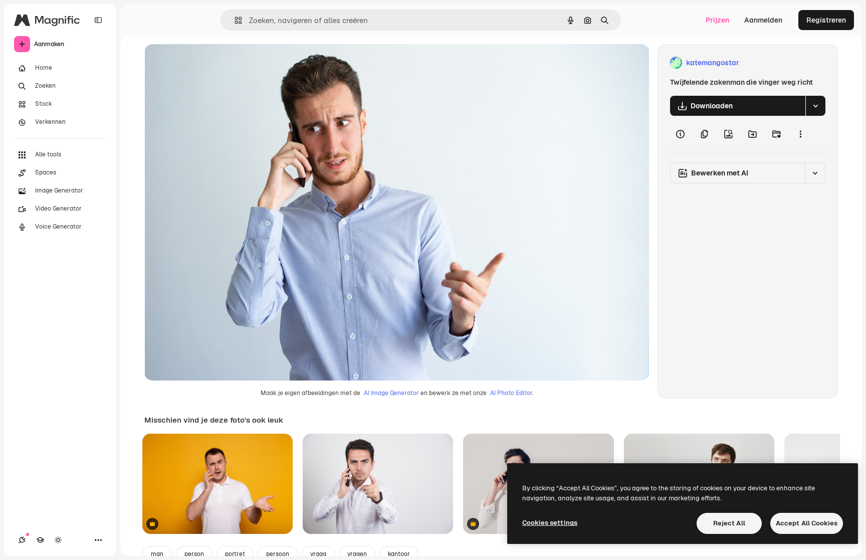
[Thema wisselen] (58, 540)
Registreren (826, 20)
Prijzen (717, 20)
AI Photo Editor (511, 393)
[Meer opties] (800, 134)
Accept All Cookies (806, 523)
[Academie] (40, 540)
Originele (210, 63)
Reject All (729, 523)
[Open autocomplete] (234, 20)
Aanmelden (763, 20)
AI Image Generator (391, 393)
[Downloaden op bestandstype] (815, 106)
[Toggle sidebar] (98, 20)
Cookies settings (549, 522)
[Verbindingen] (22, 540)
